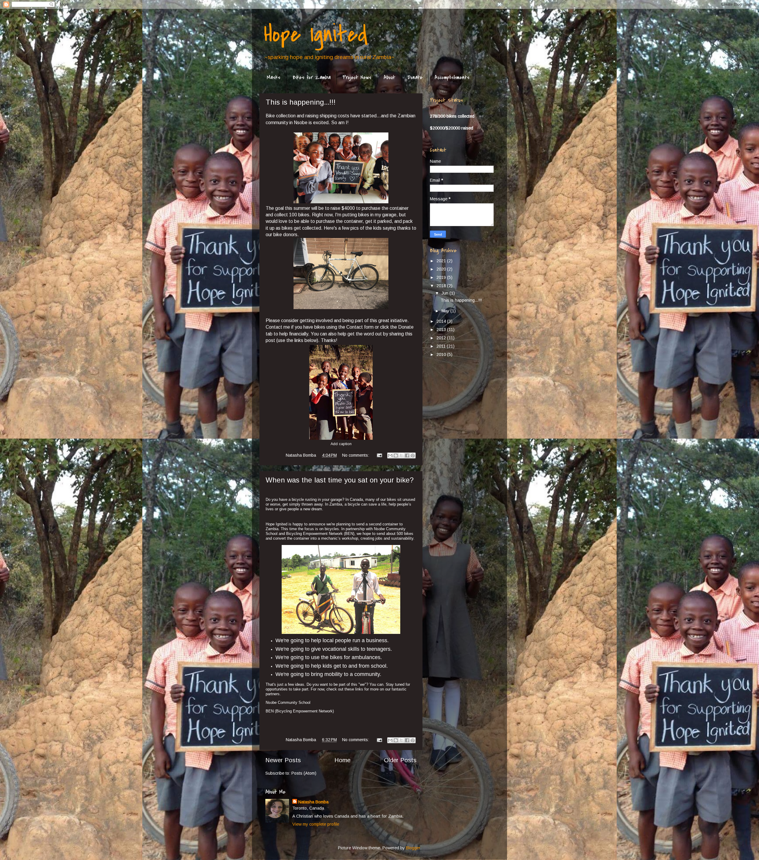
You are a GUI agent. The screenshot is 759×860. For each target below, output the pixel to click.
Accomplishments (452, 77)
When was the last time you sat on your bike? (340, 480)
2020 (441, 269)
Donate (414, 77)
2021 (441, 260)
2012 (441, 337)
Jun (445, 293)
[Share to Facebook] (407, 455)
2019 (441, 277)
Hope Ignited (316, 34)
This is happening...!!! (301, 102)
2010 (441, 354)
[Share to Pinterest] (413, 455)
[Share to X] (401, 455)
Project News (357, 77)
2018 (441, 285)
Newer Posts (283, 760)
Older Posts (400, 760)
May (445, 310)
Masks (273, 77)
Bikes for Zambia (312, 77)
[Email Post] (379, 455)
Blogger (413, 847)
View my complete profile (315, 824)
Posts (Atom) (303, 773)
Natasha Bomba (313, 802)
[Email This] (390, 455)
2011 (441, 346)
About (389, 77)
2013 (441, 329)
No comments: (356, 455)
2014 (441, 321)
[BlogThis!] (396, 455)
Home (342, 760)
